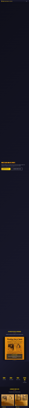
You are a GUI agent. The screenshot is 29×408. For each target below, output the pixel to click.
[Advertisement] (14, 369)
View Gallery (6, 168)
